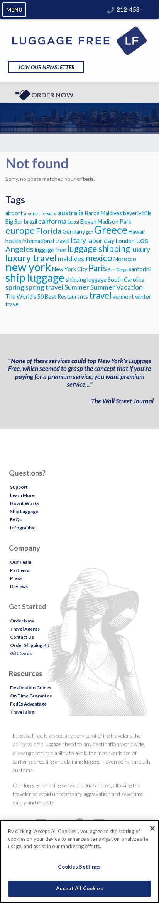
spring (14, 287)
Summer (76, 287)
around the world (40, 213)
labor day (101, 240)
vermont (123, 296)
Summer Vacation (116, 287)
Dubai (73, 221)
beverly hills (137, 213)
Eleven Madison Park (105, 221)
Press (16, 578)
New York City (69, 269)
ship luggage (34, 277)
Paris (97, 268)
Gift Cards (21, 653)
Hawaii (136, 231)
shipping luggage (86, 279)
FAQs (16, 519)
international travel (45, 241)
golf (89, 232)
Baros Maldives (103, 213)
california (52, 221)
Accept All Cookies (79, 888)
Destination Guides (30, 687)
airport (14, 213)
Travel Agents (25, 629)
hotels (13, 241)
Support (19, 487)
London (125, 241)
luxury (140, 249)
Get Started (27, 606)
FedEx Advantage (28, 704)
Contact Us (22, 637)
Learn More (22, 495)
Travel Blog (22, 712)
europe (20, 230)
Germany (74, 231)
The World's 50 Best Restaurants (46, 296)
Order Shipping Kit (29, 645)
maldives (71, 259)
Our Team (20, 562)
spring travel (44, 287)
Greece (110, 230)
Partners (19, 570)
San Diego (117, 269)
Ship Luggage (24, 511)
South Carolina (126, 279)
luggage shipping (98, 248)
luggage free (50, 250)
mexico (98, 258)
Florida (48, 230)
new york (28, 267)
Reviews (19, 586)
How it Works (24, 503)
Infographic (22, 528)
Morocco (124, 259)
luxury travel (31, 257)
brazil (30, 221)
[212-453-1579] (111, 9)
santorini (140, 269)
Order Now (52, 95)
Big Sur (14, 221)
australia (71, 213)
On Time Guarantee (31, 696)
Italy (78, 240)
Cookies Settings (79, 867)
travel (100, 295)
